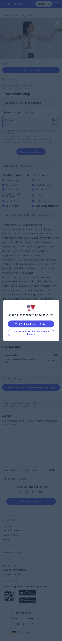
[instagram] (27, 492)
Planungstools (10, 565)
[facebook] (20, 492)
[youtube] (40, 492)
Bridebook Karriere (12, 530)
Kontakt (7, 539)
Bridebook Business (13, 552)
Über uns (7, 526)
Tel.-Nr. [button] (51, 470)
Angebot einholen (33, 70)
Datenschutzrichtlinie (35, 619)
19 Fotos (9, 79)
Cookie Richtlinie (16, 619)
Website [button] (14, 470)
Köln (31, 85)
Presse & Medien (11, 534)
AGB (50, 619)
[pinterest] (33, 492)
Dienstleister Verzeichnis (15, 569)
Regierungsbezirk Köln (17, 85)
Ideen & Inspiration (12, 574)
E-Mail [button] (32, 470)
